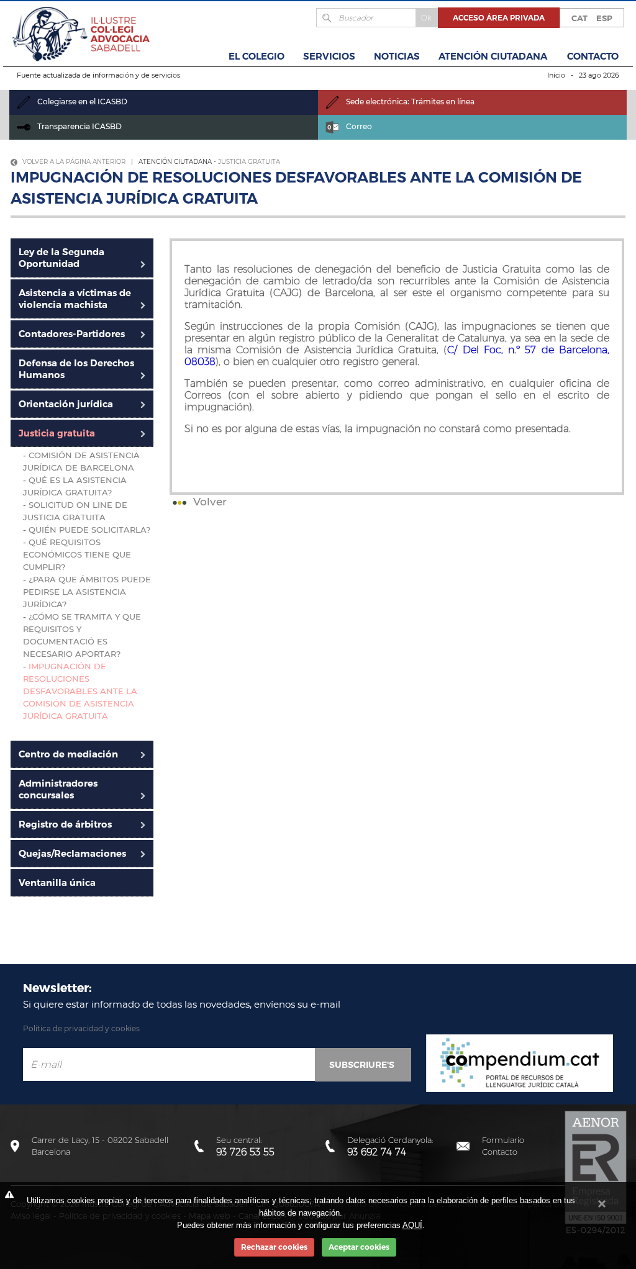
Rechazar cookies (274, 1247)
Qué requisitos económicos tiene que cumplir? (77, 554)
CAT (579, 18)
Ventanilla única (57, 882)
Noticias (397, 56)
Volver (208, 501)
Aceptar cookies (359, 1247)
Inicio (556, 75)
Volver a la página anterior (72, 162)
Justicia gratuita (249, 162)
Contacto (593, 56)
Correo (358, 126)
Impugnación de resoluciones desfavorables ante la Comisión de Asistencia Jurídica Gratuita (80, 691)
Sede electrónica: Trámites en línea (409, 101)
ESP (604, 18)
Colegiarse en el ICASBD (81, 101)
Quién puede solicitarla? (89, 530)
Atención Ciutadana (492, 56)
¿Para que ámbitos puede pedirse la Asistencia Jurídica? (87, 591)
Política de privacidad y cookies (81, 1028)
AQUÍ (412, 1225)
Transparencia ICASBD (78, 126)
